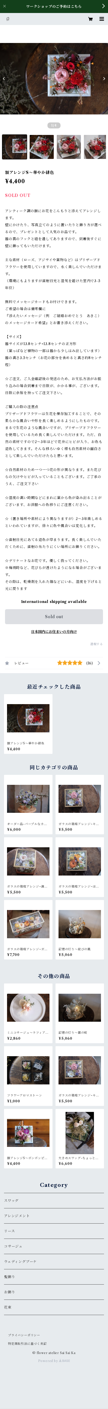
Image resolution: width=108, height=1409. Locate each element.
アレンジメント (17, 1216)
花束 (8, 1307)
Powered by (48, 1361)
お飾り (9, 1292)
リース (9, 1231)
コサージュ (13, 1246)
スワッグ (11, 1200)
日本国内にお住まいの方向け (54, 631)
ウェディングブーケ (20, 1261)
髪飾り (9, 1277)
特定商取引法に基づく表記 (27, 1344)
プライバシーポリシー (24, 1335)
